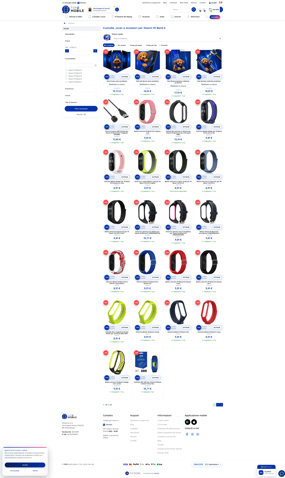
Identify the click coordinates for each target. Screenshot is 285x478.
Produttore (69, 89)
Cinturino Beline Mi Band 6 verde (147, 332)
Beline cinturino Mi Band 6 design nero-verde (117, 383)
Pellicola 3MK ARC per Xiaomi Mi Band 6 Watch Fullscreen (147, 383)
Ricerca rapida (117, 34)
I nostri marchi (163, 420)
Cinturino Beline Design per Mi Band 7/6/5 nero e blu (209, 132)
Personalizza (14, 471)
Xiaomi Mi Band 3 (75, 70)
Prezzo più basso (136, 45)
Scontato (164, 45)
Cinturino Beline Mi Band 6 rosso (209, 332)
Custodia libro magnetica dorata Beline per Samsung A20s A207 (116, 332)
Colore (67, 96)
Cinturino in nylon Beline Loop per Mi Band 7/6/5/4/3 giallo (147, 182)
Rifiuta (35, 471)
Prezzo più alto (151, 45)
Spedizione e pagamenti (151, 3)
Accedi (214, 3)
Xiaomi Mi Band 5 (75, 76)
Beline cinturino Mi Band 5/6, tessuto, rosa (147, 132)
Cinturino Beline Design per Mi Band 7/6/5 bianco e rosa (117, 182)
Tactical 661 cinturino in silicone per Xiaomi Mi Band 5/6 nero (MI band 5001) (178, 132)
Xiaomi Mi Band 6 (75, 79)
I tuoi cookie (162, 424)
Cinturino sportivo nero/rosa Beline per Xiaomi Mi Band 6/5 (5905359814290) (178, 233)
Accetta (25, 465)
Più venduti (122, 45)
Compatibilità (70, 59)
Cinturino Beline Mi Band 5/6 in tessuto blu (147, 282)
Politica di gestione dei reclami (169, 433)
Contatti (203, 3)
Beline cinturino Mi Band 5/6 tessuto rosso (178, 282)
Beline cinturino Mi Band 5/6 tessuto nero (209, 282)
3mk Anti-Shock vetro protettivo (147, 81)
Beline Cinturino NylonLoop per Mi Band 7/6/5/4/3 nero (117, 232)
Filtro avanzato (81, 109)
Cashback (173, 3)
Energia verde (70, 3)
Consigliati (109, 45)
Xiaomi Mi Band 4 (75, 73)
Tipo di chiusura (71, 102)
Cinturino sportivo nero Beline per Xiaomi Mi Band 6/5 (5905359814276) (147, 232)
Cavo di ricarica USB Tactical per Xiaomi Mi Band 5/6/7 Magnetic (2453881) (116, 132)
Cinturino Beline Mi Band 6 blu (178, 332)
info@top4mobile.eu (111, 420)
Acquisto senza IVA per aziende (170, 449)
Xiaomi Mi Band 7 (75, 82)
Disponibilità (69, 34)
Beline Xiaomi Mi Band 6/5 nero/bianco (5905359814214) (209, 232)
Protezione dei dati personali (169, 429)
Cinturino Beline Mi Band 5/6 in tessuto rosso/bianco (117, 282)
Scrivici (83, 3)
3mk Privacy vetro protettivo (117, 81)
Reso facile (184, 3)
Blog (165, 3)
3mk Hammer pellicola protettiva (209, 81)
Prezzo (67, 41)
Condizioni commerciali (167, 437)
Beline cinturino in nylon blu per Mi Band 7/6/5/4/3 (209, 182)
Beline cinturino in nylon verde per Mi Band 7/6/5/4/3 (178, 182)
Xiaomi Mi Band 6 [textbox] (120, 38)
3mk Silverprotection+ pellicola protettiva (178, 82)
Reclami (194, 3)
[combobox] (167, 38)
